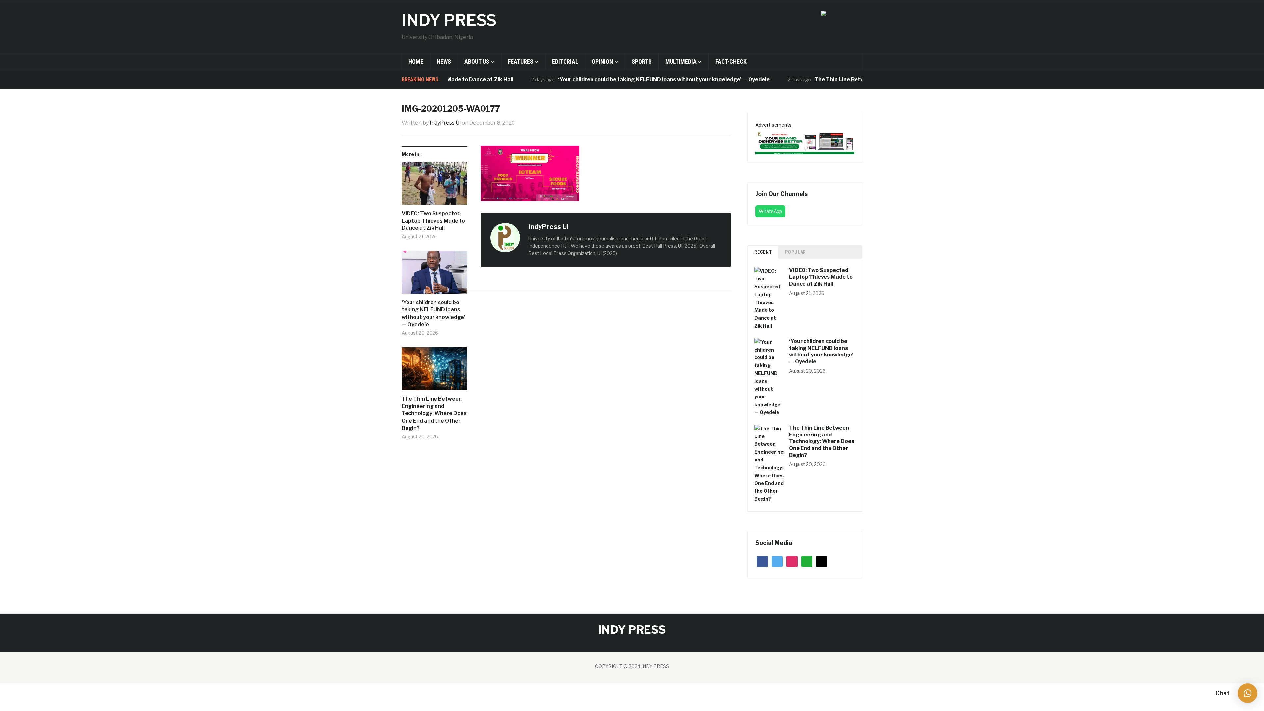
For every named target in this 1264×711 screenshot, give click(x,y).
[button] (1247, 693)
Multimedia (681, 61)
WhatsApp (770, 211)
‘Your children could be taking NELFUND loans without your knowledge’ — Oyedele (643, 79)
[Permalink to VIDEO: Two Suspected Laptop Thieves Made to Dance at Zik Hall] (434, 186)
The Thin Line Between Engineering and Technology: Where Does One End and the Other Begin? (434, 414)
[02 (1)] (804, 141)
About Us (476, 61)
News (444, 61)
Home (415, 61)
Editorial (565, 61)
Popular (795, 252)
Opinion (602, 61)
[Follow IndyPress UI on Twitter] (583, 227)
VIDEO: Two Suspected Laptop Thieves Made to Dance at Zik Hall (433, 220)
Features (520, 61)
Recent (763, 252)
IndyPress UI (445, 123)
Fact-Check (731, 61)
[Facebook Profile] (575, 227)
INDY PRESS (449, 20)
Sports (642, 61)
